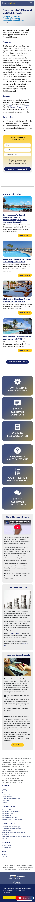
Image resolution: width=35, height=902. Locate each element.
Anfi (27, 105)
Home (4, 789)
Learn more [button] (6, 892)
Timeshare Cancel (7, 813)
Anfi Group (5, 834)
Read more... (17, 745)
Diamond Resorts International (11, 828)
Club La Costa (6, 830)
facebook (5, 854)
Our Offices (5, 800)
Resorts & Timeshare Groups (11, 826)
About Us (5, 791)
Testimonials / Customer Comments (13, 819)
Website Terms (6, 845)
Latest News (6, 795)
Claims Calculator (16, 633)
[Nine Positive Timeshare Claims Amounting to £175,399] (17, 326)
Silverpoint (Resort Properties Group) (13, 832)
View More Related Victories (17, 362)
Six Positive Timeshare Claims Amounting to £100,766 (16, 300)
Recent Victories (7, 796)
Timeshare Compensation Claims (12, 811)
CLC (10, 105)
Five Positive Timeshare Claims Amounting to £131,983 (17, 260)
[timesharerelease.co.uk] (8, 3)
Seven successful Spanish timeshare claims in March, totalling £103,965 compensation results (15, 218)
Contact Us (5, 802)
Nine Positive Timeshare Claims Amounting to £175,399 (17, 338)
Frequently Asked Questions (11, 798)
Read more (23, 235)
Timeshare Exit (6, 815)
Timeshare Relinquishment (10, 817)
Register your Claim (16, 169)
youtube (4, 856)
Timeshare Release (8, 810)
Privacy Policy (23, 163)
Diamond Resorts (16, 107)
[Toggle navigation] (30, 3)
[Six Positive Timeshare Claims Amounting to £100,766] (17, 288)
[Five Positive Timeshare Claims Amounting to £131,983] (17, 249)
